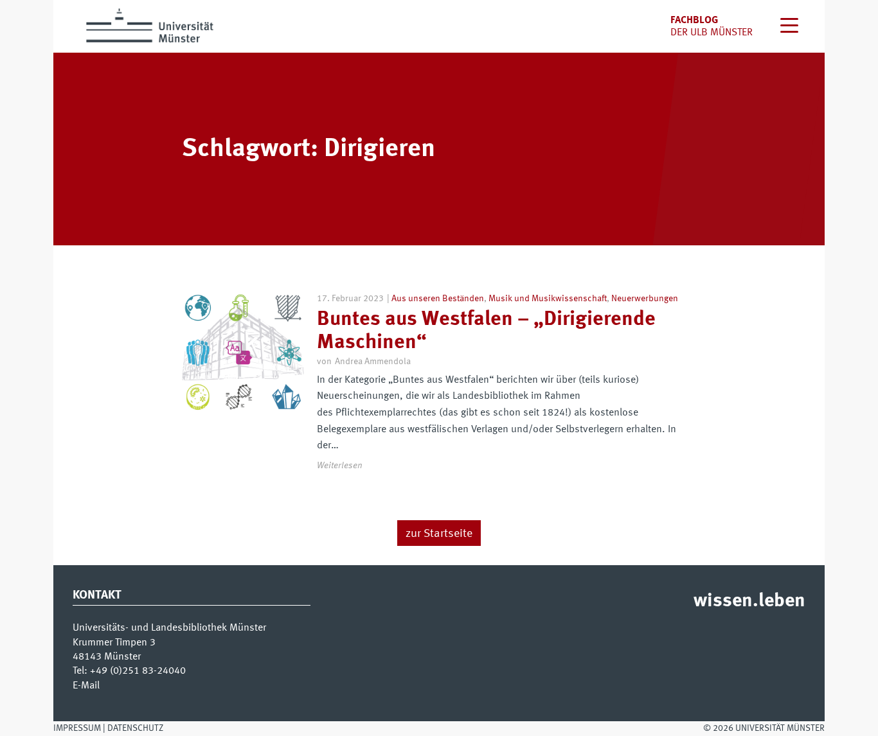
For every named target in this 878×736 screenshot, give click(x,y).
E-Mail (86, 686)
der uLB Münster (711, 33)
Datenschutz (135, 728)
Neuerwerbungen (644, 298)
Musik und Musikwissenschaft (547, 298)
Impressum (77, 728)
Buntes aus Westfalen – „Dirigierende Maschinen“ (486, 331)
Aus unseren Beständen (437, 298)
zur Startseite (439, 533)
